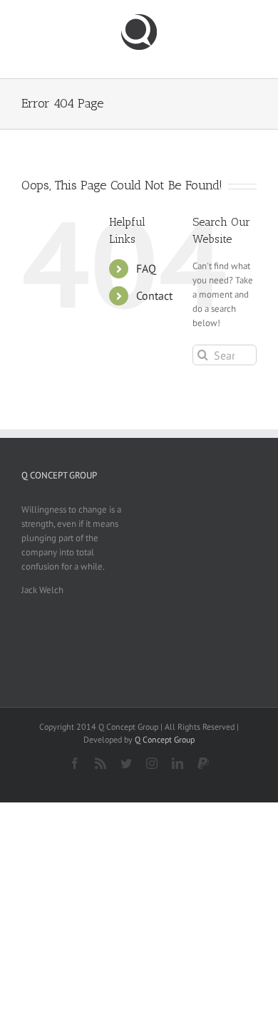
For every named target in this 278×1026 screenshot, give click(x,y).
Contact (154, 295)
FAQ (146, 268)
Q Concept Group (165, 739)
